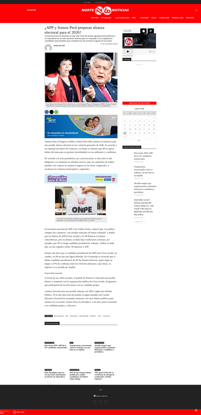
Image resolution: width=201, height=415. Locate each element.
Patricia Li (93, 316)
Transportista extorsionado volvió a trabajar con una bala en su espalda (80, 347)
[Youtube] (155, 2)
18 (130, 129)
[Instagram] (100, 402)
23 (154, 129)
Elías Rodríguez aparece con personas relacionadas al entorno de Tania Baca (55, 375)
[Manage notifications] (196, 410)
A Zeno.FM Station (127, 55)
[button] (196, 10)
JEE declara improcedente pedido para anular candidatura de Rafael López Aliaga (80, 376)
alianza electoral (59, 316)
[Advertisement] (139, 79)
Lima (71, 342)
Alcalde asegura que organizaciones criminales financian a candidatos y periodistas (105, 348)
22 (149, 129)
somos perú (106, 316)
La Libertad (48, 370)
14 (144, 125)
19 (135, 129)
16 (154, 125)
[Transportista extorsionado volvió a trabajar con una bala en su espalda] (81, 336)
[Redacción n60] (48, 48)
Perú (99, 316)
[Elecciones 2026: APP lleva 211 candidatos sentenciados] (56, 336)
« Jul (138, 140)
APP (67, 316)
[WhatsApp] (56, 112)
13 (140, 125)
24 (125, 133)
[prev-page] (46, 383)
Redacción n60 (59, 45)
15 (149, 125)
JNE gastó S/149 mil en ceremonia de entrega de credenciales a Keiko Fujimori (104, 376)
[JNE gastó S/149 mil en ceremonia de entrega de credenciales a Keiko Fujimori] (106, 363)
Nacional (97, 370)
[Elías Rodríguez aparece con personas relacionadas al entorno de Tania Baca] (56, 363)
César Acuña (73, 316)
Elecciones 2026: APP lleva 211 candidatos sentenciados (56, 346)
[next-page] (49, 383)
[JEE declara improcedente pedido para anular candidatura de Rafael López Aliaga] (81, 363)
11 (130, 125)
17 (125, 129)
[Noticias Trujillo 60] (105, 10)
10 (125, 125)
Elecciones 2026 (83, 316)
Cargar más (139, 221)
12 (135, 125)
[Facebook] (148, 2)
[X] (152, 2)
